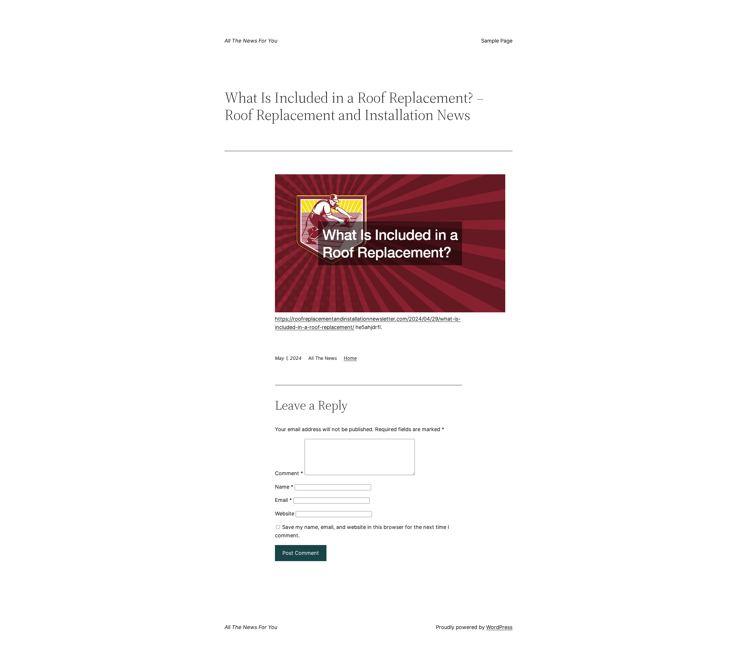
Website (284, 514)
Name (284, 487)
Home (350, 358)
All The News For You (251, 41)
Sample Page (496, 41)
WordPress (499, 627)
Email (283, 500)
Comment (289, 473)
